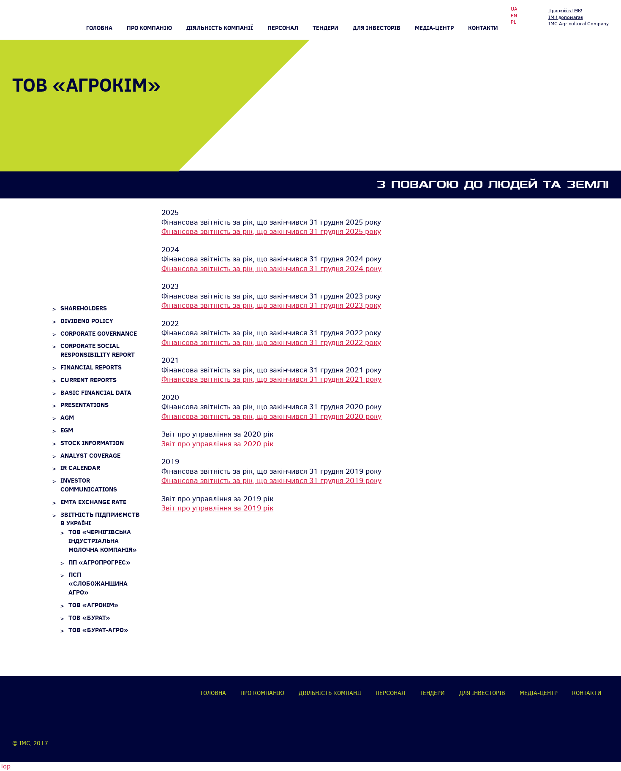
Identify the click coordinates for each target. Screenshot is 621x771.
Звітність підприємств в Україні (100, 519)
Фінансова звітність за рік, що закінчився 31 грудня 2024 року (271, 268)
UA (514, 9)
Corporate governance (98, 333)
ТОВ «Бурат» (89, 617)
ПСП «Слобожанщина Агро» (98, 583)
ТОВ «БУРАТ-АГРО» (98, 629)
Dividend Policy (86, 320)
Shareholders (83, 308)
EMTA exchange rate (93, 501)
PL (513, 22)
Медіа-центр (434, 28)
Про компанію (149, 28)
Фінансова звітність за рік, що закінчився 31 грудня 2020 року (271, 416)
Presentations (84, 404)
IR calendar (80, 467)
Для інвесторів (376, 28)
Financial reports (91, 367)
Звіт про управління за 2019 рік (217, 508)
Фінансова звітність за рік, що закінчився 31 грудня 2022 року (271, 342)
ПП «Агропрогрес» (99, 562)
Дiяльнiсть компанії (219, 28)
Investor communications (88, 485)
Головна (99, 28)
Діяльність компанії (330, 693)
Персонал (282, 28)
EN (514, 16)
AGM (67, 417)
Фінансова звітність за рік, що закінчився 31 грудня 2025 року (271, 231)
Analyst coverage (90, 455)
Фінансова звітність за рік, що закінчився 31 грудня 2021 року (271, 379)
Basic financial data (95, 392)
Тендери (325, 28)
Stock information (92, 442)
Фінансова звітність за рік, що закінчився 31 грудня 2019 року (271, 480)
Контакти (483, 28)
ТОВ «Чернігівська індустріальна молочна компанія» (102, 540)
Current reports (88, 379)
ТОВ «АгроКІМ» (93, 604)
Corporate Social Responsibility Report (97, 350)
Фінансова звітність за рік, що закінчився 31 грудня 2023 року (271, 305)
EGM (66, 430)
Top (5, 766)
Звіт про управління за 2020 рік (217, 444)
